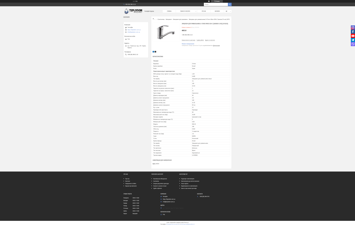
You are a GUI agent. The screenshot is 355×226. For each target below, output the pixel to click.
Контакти (217, 11)
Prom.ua (186, 222)
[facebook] (153, 52)
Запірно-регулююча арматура (161, 183)
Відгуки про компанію (131, 186)
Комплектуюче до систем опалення (190, 181)
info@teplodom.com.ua (133, 32)
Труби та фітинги (157, 188)
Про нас (204, 11)
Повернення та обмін (130, 183)
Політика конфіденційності (188, 224)
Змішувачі (169, 19)
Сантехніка (161, 19)
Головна (169, 11)
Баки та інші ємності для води (189, 188)
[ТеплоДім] (133, 11)
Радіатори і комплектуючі (187, 179)
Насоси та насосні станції (159, 186)
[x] (155, 52)
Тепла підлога (184, 183)
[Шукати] (230, 4)
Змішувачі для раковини (180, 19)
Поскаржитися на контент (173, 224)
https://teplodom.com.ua (134, 29)
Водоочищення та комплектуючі (189, 186)
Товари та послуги (185, 11)
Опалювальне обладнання (160, 179)
